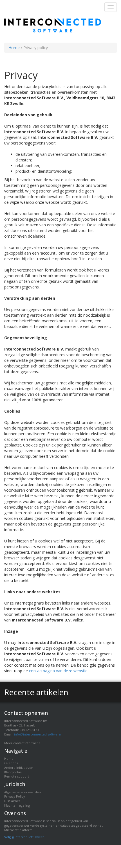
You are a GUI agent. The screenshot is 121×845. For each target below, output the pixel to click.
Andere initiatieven (18, 767)
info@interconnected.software (37, 734)
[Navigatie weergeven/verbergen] (110, 7)
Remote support (16, 776)
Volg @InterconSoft (18, 837)
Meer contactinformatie (22, 743)
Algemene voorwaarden (22, 792)
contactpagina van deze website (58, 670)
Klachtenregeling (17, 805)
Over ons (11, 763)
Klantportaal (13, 772)
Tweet (39, 837)
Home (14, 47)
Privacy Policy (14, 796)
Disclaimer (12, 801)
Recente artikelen (36, 692)
